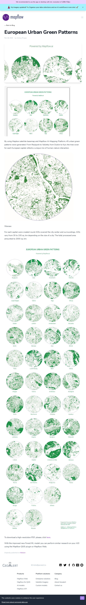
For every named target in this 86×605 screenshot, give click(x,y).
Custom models (41, 585)
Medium (22, 553)
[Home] (13, 17)
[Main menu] (82, 17)
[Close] (82, 7)
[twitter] (65, 565)
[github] (73, 565)
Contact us (58, 585)
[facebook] (69, 565)
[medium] (77, 565)
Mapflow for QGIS (23, 582)
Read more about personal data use (15, 602)
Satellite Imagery (42, 582)
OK (82, 598)
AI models (21, 585)
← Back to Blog (9, 25)
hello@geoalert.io (39, 565)
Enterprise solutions (43, 579)
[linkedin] (61, 565)
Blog (56, 579)
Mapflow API (22, 589)
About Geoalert (60, 582)
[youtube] (81, 565)
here (48, 537)
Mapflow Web (22, 579)
